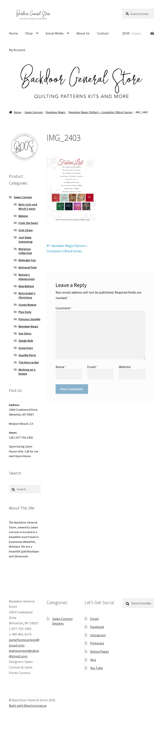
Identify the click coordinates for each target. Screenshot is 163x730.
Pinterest (97, 643)
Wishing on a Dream (26, 372)
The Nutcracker (28, 362)
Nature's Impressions (26, 277)
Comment (64, 308)
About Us (83, 33)
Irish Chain (25, 230)
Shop (29, 33)
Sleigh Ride (25, 341)
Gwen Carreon (34, 112)
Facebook (97, 627)
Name (61, 367)
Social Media (54, 33)
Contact (103, 33)
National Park (27, 267)
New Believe (26, 286)
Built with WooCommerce (27, 705)
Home (13, 33)
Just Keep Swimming (25, 239)
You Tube (96, 668)
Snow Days (25, 348)
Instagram (98, 635)
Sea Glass (24, 333)
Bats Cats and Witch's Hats (27, 206)
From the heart (28, 223)
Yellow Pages (99, 651)
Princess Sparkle (29, 319)
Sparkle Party (27, 355)
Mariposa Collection (25, 251)
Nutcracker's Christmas (26, 295)
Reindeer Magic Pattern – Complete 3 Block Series (100, 112)
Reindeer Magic (56, 112)
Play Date (24, 312)
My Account (17, 50)
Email (92, 367)
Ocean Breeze (27, 305)
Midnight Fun (27, 260)
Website (125, 367)
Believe (23, 216)
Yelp (93, 660)
